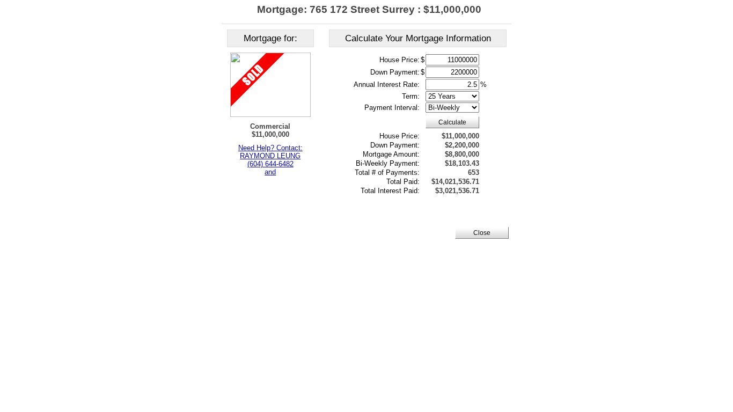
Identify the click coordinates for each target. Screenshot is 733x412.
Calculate (452, 122)
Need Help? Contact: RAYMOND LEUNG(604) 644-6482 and (270, 160)
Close (481, 233)
